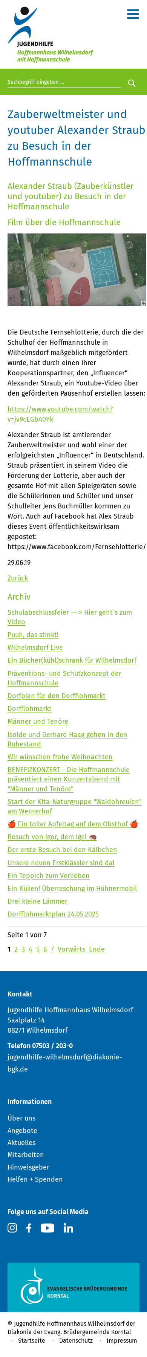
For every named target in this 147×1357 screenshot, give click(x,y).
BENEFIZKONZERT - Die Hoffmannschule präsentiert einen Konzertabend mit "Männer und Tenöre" (69, 779)
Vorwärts (71, 949)
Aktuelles (21, 1143)
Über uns (21, 1118)
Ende (97, 949)
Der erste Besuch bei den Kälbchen (62, 850)
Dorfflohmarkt (30, 709)
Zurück (18, 578)
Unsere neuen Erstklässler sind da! (61, 863)
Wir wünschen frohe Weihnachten (60, 757)
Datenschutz (76, 1340)
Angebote (22, 1131)
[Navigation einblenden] (132, 16)
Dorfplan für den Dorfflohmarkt (57, 696)
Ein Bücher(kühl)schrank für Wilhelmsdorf (72, 660)
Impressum (122, 1340)
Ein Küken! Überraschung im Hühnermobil (72, 888)
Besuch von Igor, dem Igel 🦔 (52, 837)
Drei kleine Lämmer (37, 901)
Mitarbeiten (26, 1155)
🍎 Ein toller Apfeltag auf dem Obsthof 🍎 (73, 824)
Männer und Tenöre (38, 721)
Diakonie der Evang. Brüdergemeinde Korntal (69, 1332)
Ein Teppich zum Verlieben (49, 876)
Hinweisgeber (28, 1167)
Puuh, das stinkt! (33, 635)
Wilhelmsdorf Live (35, 647)
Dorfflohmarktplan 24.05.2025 (53, 914)
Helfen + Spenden (35, 1179)
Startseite (31, 1340)
